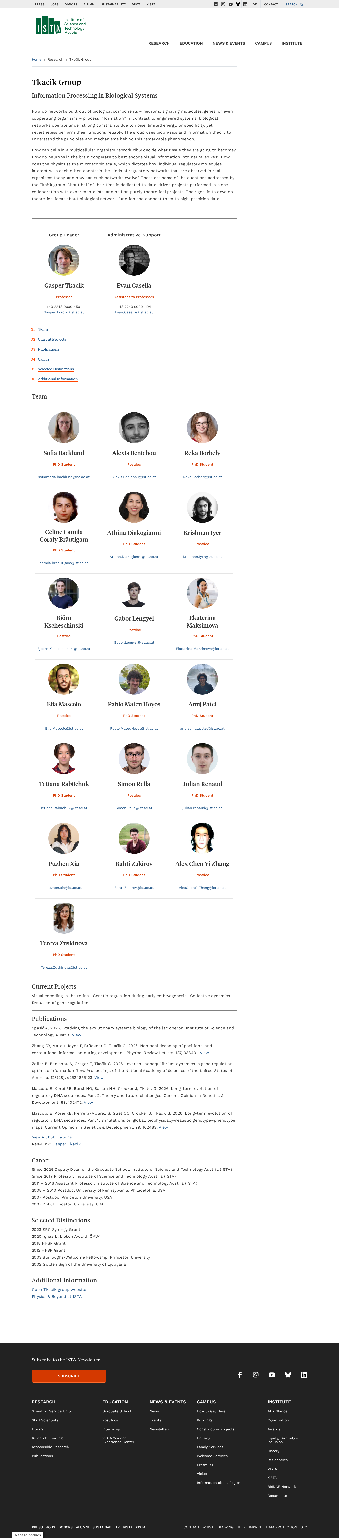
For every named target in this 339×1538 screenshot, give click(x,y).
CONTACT (271, 4)
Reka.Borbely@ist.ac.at (202, 477)
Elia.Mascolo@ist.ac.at (64, 728)
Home (36, 59)
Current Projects (52, 339)
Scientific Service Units (52, 1411)
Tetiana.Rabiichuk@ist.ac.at (63, 808)
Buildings (204, 1420)
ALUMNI (89, 4)
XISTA (151, 4)
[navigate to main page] (60, 24)
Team (43, 329)
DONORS (71, 4)
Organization (278, 1420)
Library (38, 1429)
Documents (277, 1496)
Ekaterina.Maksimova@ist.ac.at (202, 649)
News (154, 1411)
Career (43, 359)
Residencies (278, 1460)
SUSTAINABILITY (113, 4)
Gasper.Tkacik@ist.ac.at (64, 312)
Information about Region (218, 1483)
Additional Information (58, 378)
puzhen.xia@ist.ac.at (64, 888)
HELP (241, 1527)
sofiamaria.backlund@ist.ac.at (64, 477)
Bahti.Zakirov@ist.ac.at (134, 888)
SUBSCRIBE (69, 1376)
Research (55, 59)
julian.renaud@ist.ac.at (202, 808)
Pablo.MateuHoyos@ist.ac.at (134, 728)
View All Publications (52, 1137)
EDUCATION (191, 43)
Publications (48, 349)
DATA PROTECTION (281, 1527)
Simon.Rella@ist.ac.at (134, 808)
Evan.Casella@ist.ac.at (134, 312)
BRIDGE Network (282, 1487)
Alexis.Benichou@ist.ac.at (134, 477)
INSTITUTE (292, 43)
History (273, 1451)
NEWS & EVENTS (229, 43)
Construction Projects (215, 1429)
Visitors (203, 1474)
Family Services (210, 1447)
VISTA (136, 4)
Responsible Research (50, 1447)
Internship (111, 1429)
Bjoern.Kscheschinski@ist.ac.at (63, 649)
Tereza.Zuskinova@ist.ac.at (64, 967)
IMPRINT (256, 1527)
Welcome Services (212, 1456)
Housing (203, 1438)
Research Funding (47, 1438)
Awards (274, 1429)
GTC (303, 1527)
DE (255, 4)
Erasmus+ (205, 1465)
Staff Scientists (45, 1420)
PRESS (40, 4)
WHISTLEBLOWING (218, 1527)
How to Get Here (211, 1411)
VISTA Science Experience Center (118, 1440)
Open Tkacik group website (59, 1289)
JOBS (55, 4)
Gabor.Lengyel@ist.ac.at (134, 642)
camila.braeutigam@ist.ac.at (64, 563)
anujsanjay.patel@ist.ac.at (202, 728)
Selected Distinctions (56, 368)
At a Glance (277, 1411)
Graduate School (116, 1411)
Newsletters (160, 1429)
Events (155, 1420)
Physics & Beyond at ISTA (57, 1296)
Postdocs (110, 1420)
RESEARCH (159, 43)
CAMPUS (263, 43)
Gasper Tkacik (66, 1144)
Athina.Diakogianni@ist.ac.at (134, 557)
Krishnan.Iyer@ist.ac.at (202, 557)
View (76, 1035)
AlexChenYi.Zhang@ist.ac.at (202, 888)
